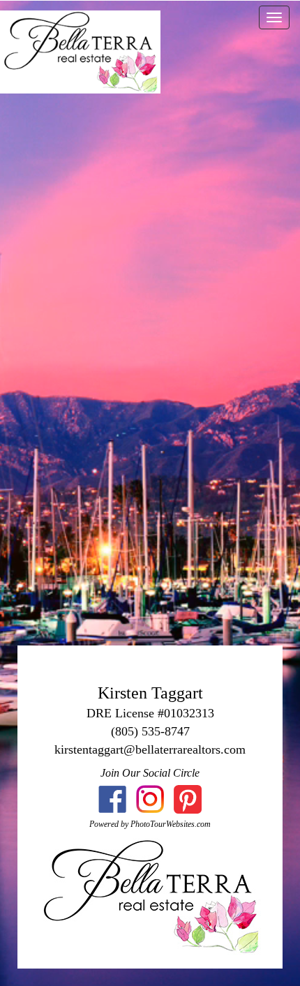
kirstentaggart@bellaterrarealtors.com (150, 749)
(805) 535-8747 (150, 731)
